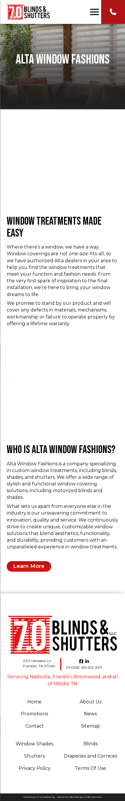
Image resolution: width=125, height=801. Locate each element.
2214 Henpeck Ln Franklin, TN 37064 (39, 663)
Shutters (34, 756)
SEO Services (94, 797)
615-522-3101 (84, 667)
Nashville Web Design (70, 797)
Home (34, 702)
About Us (90, 702)
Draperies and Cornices (90, 756)
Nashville (40, 676)
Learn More (28, 566)
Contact (34, 726)
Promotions (34, 714)
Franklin (62, 676)
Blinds (90, 744)
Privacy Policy (35, 768)
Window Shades (34, 744)
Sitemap (90, 726)
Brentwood (87, 676)
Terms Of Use (90, 768)
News (90, 714)
